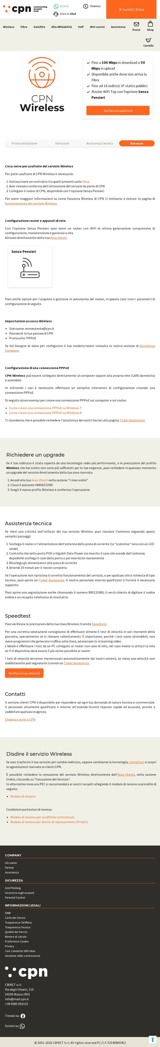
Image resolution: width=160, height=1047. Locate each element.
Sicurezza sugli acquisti (19, 893)
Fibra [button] (24, 27)
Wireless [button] (8, 27)
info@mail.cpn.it (17, 999)
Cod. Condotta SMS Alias (20, 951)
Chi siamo (11, 863)
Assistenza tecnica (99, 143)
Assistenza (118, 27)
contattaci (136, 762)
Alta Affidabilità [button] (61, 27)
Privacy (9, 946)
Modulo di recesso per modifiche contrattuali (42, 817)
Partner (9, 867)
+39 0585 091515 (16, 1004)
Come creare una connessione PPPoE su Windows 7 (45, 408)
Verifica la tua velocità (24, 673)
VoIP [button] (81, 27)
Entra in (68, 14)
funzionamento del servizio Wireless (31, 203)
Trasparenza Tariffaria (18, 922)
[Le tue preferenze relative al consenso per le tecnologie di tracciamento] (153, 1040)
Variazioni (62, 143)
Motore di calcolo (16, 936)
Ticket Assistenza (132, 420)
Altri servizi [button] (97, 27)
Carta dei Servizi (15, 918)
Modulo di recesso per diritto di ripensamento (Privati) (49, 822)
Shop (86, 181)
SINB (8, 913)
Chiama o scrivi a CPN (20, 719)
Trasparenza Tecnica (17, 927)
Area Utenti (58, 238)
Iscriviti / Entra (133, 9)
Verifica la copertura (118, 111)
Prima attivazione (25, 143)
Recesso (136, 143)
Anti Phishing (13, 888)
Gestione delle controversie (22, 956)
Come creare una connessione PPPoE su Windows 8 (45, 413)
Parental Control (15, 897)
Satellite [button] (39, 27)
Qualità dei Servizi (16, 932)
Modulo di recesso (23, 796)
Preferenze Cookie (17, 941)
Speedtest (99, 624)
